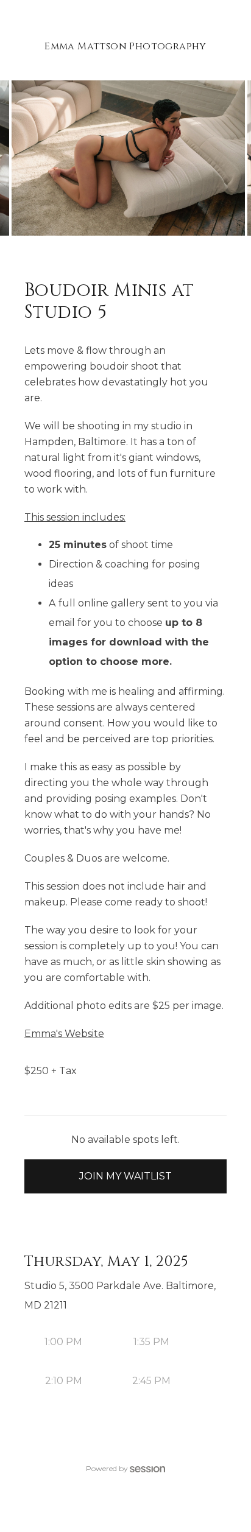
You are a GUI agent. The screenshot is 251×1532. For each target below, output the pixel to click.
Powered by (107, 1468)
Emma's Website (64, 1033)
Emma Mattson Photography (125, 46)
